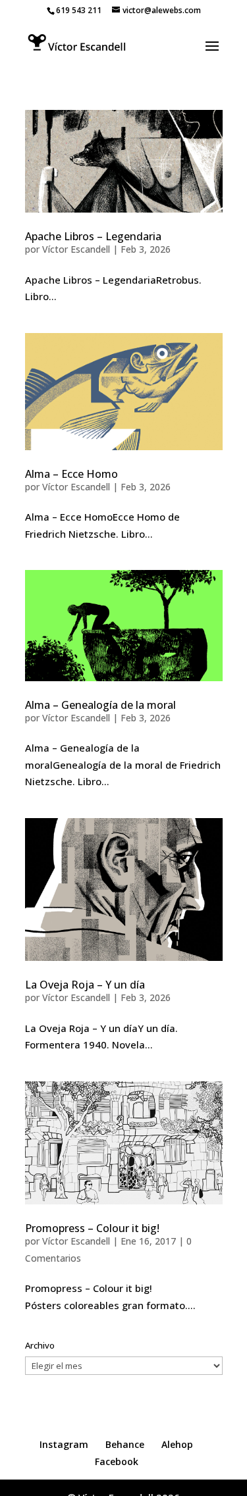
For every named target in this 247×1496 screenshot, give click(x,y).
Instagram (64, 1444)
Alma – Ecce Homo (71, 474)
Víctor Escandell (76, 249)
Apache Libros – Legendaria (93, 236)
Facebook (116, 1461)
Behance (124, 1444)
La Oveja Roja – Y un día (85, 984)
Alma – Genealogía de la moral (100, 705)
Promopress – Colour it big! (92, 1228)
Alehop (177, 1444)
